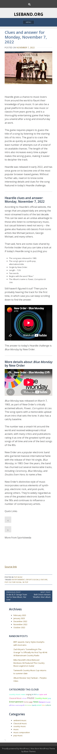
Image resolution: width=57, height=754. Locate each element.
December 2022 (20, 621)
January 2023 (19, 618)
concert (39, 705)
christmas (28, 705)
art (38, 694)
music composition (21, 732)
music (30, 698)
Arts (43, 705)
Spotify (34, 705)
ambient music (19, 720)
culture (48, 705)
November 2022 (20, 624)
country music (19, 726)
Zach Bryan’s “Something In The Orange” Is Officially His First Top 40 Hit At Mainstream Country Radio (30, 652)
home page (28, 702)
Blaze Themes (30, 751)
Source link (11, 566)
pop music (18, 577)
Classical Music (15, 698)
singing (28, 694)
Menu (28, 22)
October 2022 (19, 627)
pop (49, 698)
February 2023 (19, 615)
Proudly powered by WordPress (15, 748)
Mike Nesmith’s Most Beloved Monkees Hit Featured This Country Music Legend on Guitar (29, 663)
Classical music (20, 723)
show (24, 698)
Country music (41, 698)
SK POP (25, 582)
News (36, 701)
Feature (43, 579)
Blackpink (42, 702)
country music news (17, 694)
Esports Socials (33, 579)
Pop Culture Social (13, 582)
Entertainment (18, 579)
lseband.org (28, 14)
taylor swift (43, 694)
